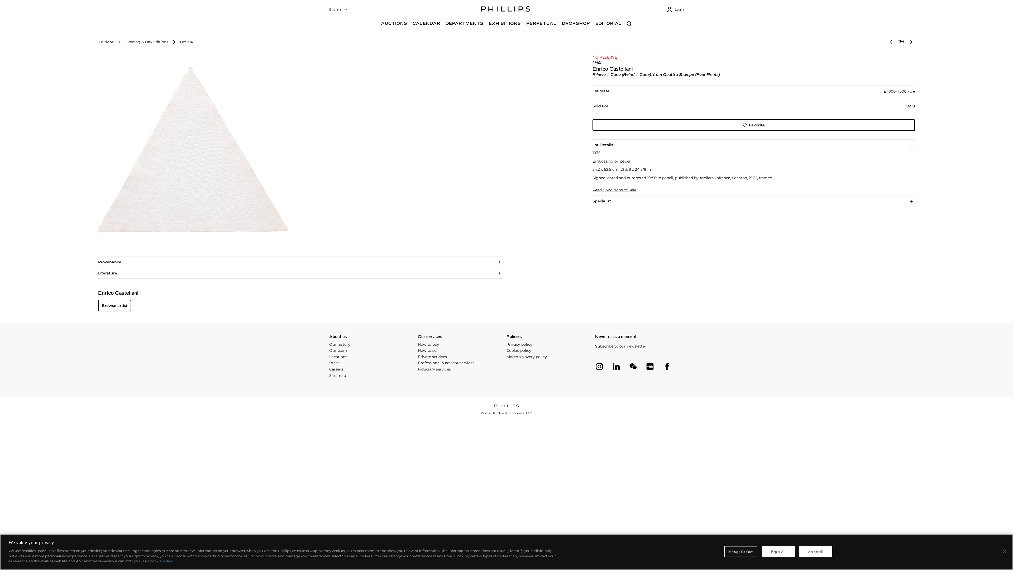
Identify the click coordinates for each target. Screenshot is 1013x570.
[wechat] (633, 366)
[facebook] (667, 366)
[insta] (599, 366)
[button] (191, 150)
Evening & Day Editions (146, 42)
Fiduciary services (434, 369)
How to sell (428, 350)
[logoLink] (506, 406)
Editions (106, 42)
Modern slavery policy (526, 356)
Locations (338, 356)
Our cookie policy (158, 561)
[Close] (1004, 551)
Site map (337, 375)
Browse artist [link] (114, 305)
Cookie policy (518, 350)
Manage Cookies (740, 551)
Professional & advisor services (446, 362)
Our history (339, 344)
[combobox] (338, 9)
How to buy (428, 344)
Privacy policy (519, 344)
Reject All (778, 551)
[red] (650, 366)
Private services (432, 356)
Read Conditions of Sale (614, 190)
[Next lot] (911, 42)
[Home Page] (506, 9)
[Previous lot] (891, 42)
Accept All (815, 551)
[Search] (629, 24)
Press (334, 362)
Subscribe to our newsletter (620, 346)
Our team (338, 350)
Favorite (757, 125)
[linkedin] (616, 366)
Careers (336, 369)
